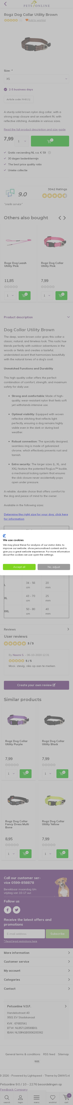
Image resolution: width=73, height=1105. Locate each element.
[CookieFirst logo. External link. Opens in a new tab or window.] (4, 535)
